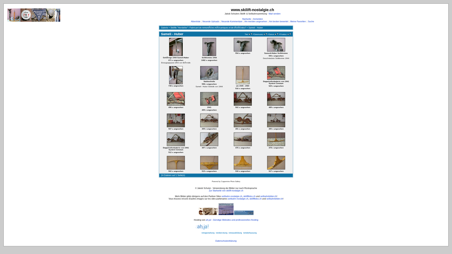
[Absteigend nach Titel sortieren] (251, 34)
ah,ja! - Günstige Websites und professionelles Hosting (232, 220)
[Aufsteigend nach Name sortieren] (264, 34)
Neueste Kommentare (231, 21)
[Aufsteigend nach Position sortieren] (288, 34)
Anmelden (258, 19)
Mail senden (275, 14)
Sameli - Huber (255, 27)
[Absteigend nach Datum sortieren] (277, 34)
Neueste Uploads (211, 21)
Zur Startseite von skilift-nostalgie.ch (226, 190)
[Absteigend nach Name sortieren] (266, 34)
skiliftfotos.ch (249, 196)
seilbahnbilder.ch (268, 196)
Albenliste (195, 21)
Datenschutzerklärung (226, 241)
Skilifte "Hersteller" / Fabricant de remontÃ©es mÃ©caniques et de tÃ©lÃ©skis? (208, 27)
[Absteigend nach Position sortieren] (290, 34)
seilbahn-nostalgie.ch (232, 196)
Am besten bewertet (278, 21)
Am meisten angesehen (255, 21)
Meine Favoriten (298, 21)
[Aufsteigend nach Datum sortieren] (275, 34)
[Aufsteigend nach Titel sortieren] (249, 34)
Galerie (164, 27)
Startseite (246, 19)
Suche (311, 21)
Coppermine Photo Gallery (230, 181)
